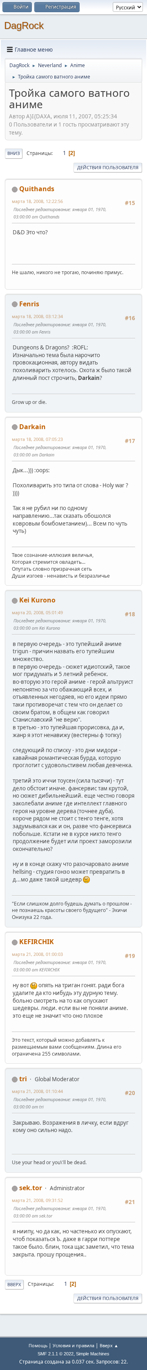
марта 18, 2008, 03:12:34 (37, 316)
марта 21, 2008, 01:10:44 (37, 1091)
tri (23, 1078)
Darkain (32, 426)
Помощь (38, 1345)
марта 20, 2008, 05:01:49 (37, 612)
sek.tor (30, 1187)
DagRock (24, 25)
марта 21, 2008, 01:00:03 (37, 954)
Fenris (29, 303)
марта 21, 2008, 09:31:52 (37, 1200)
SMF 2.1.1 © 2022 (56, 1353)
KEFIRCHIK (36, 941)
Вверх (14, 1284)
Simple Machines (92, 1353)
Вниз (13, 153)
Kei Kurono (37, 600)
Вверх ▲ (109, 1345)
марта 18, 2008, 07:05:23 (37, 439)
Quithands (36, 188)
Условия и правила (73, 1345)
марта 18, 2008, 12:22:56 (37, 201)
